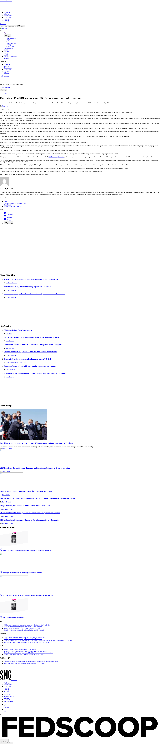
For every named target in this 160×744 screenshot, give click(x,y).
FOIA (5, 201)
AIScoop (6, 14)
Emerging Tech (11, 43)
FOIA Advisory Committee (56, 157)
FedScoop (7, 12)
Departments (7, 205)
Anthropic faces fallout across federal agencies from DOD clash (27, 359)
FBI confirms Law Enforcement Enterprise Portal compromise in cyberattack (29, 520)
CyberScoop (7, 17)
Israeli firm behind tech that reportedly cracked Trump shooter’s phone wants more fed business (36, 443)
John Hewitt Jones (7, 509)
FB (5, 704)
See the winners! (5, 87)
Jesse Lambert (10, 348)
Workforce (10, 46)
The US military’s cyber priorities (13, 617)
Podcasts (6, 51)
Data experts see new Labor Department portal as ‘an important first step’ (32, 337)
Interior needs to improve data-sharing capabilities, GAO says (27, 287)
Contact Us (7, 699)
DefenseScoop (8, 15)
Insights (6, 55)
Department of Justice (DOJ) (12, 206)
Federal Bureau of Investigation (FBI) (15, 203)
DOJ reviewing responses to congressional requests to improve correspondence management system (37, 498)
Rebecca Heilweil (7, 448)
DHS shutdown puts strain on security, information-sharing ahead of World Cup (27, 595)
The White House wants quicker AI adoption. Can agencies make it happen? (33, 345)
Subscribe (6, 77)
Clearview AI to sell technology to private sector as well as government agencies (30, 513)
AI (8, 41)
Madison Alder (21, 362)
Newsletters (7, 694)
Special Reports (8, 48)
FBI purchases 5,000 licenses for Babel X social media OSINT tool (25, 506)
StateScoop (7, 19)
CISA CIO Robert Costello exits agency (18, 330)
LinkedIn (6, 708)
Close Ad (3, 741)
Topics (6, 33)
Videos (6, 53)
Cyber (9, 40)
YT (5, 711)
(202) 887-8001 (8, 701)
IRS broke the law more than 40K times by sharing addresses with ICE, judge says (35, 373)
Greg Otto (5, 106)
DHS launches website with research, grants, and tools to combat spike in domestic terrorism (35, 468)
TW (5, 706)
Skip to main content (6, 1)
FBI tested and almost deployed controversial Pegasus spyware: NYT (26, 491)
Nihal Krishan (6, 471)
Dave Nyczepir (6, 502)
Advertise (3, 24)
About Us (14, 680)
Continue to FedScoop (7, 743)
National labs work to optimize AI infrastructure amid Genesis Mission (30, 352)
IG (4, 709)
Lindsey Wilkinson (11, 283)
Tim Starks (9, 334)
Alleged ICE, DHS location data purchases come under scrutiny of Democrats (26, 550)
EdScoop (6, 20)
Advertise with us (9, 696)
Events (6, 50)
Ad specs (6, 698)
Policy (9, 45)
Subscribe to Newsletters (11, 56)
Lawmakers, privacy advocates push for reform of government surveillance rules (34, 294)
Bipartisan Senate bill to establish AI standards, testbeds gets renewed (30, 366)
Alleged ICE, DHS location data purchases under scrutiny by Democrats (31, 279)
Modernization (11, 38)
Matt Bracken (10, 341)
